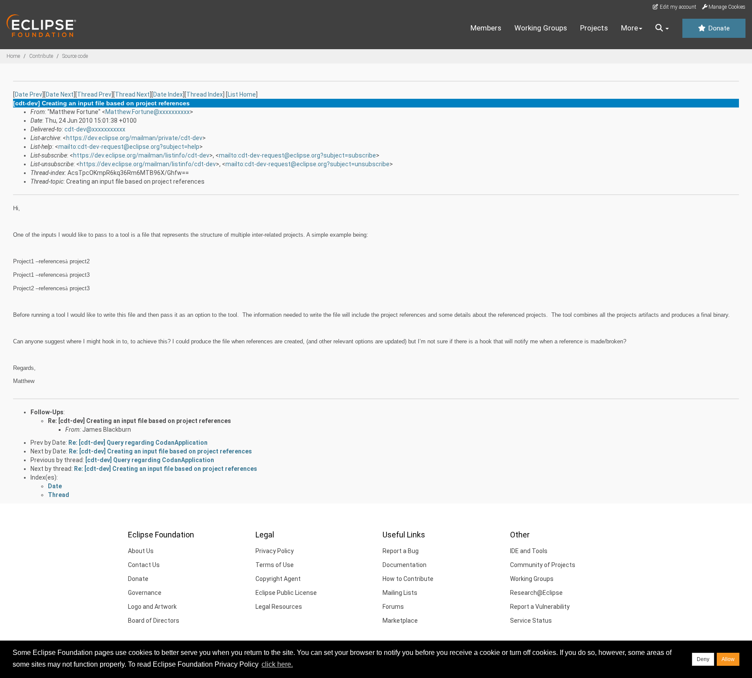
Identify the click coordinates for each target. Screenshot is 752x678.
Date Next (60, 94)
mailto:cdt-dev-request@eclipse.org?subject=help (128, 146)
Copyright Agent (278, 578)
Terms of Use (274, 564)
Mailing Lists (400, 592)
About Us (141, 550)
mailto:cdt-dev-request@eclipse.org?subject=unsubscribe (307, 164)
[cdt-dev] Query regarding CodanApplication (149, 459)
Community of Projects (542, 564)
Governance (144, 592)
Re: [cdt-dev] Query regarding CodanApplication (138, 442)
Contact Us (144, 564)
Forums (393, 606)
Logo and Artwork (152, 606)
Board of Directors (153, 620)
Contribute (41, 56)
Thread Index (204, 94)
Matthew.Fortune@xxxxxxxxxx (147, 111)
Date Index (168, 94)
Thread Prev (94, 94)
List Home (242, 94)
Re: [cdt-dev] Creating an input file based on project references (139, 420)
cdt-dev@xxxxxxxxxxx (94, 129)
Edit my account (677, 7)
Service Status (531, 620)
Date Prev (28, 94)
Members (485, 27)
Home (13, 56)
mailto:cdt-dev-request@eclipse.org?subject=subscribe (297, 155)
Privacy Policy (274, 550)
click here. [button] (277, 664)
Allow (728, 659)
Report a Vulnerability (540, 606)
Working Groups (540, 27)
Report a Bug (401, 550)
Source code (75, 56)
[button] (662, 28)
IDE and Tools (528, 550)
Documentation (404, 564)
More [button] (629, 27)
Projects (594, 27)
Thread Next (132, 94)
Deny (703, 659)
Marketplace (400, 620)
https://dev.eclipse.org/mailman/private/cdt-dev (134, 137)
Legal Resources (278, 606)
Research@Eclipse (536, 592)
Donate (718, 28)
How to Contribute (408, 578)
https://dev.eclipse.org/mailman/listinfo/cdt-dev (141, 155)
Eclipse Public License (286, 592)
